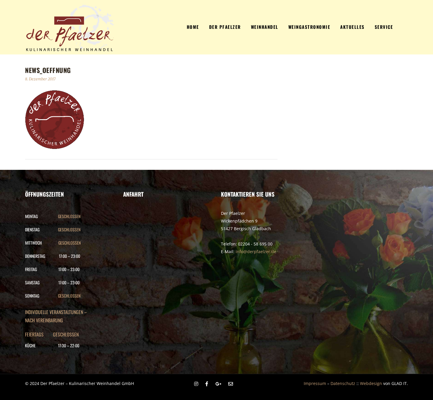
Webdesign (371, 383)
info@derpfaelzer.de (256, 251)
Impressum (315, 383)
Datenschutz (342, 383)
